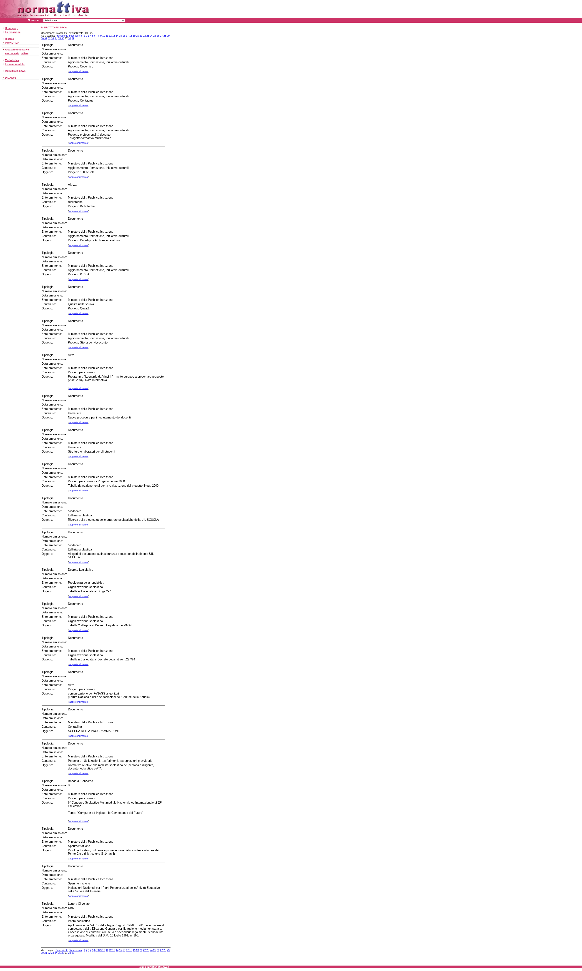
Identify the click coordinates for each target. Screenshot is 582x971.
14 (117, 35)
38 (69, 38)
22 (144, 35)
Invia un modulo (15, 64)
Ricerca (9, 38)
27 (161, 35)
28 (164, 35)
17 (127, 35)
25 (154, 35)
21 (141, 35)
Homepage (11, 28)
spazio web (12, 53)
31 (45, 38)
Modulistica (12, 60)
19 (134, 35)
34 (56, 38)
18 (130, 35)
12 (110, 35)
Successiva (75, 35)
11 (107, 35)
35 (59, 38)
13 (113, 35)
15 (120, 35)
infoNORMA (12, 42)
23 (147, 35)
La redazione (12, 32)
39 (73, 38)
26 (158, 35)
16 (124, 35)
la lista (24, 53)
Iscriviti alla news (15, 71)
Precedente (61, 35)
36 (62, 38)
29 (168, 35)
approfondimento (78, 71)
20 (137, 35)
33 (52, 38)
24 (151, 35)
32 (49, 38)
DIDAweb (10, 77)
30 (42, 38)
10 (103, 35)
